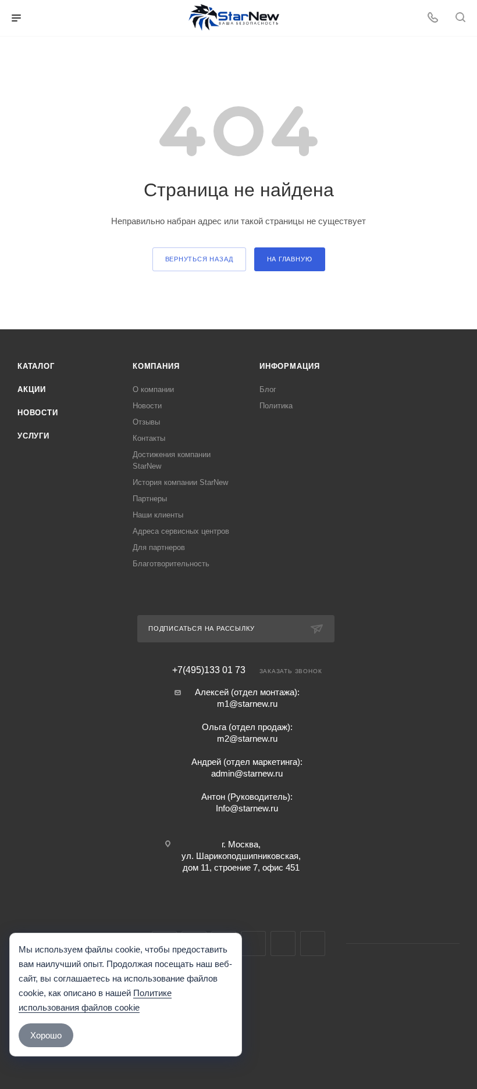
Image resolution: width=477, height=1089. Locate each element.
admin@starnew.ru (247, 773)
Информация (289, 366)
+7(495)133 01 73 (208, 670)
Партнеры (150, 498)
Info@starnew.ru (247, 808)
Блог (267, 389)
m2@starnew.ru (247, 738)
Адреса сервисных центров (181, 531)
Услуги (33, 436)
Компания (156, 366)
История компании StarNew (180, 482)
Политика (276, 405)
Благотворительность (171, 563)
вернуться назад (199, 259)
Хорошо (46, 1035)
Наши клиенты (158, 515)
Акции (31, 389)
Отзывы (146, 422)
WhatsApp (283, 943)
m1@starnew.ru (247, 704)
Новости (37, 412)
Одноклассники (253, 943)
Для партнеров (159, 547)
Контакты (149, 438)
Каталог (36, 366)
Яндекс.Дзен (312, 943)
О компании (153, 389)
